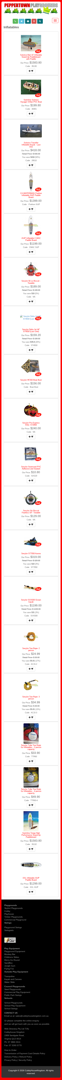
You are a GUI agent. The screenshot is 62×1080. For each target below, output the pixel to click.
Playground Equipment (14, 951)
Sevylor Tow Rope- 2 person (31, 649)
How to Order (10, 1050)
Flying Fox (9, 969)
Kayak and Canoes (13, 979)
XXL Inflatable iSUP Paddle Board (31, 879)
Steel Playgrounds (12, 989)
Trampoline (9, 976)
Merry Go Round (12, 960)
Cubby (7, 911)
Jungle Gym (9, 966)
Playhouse (9, 914)
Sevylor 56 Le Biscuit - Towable (31, 282)
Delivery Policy (11, 1057)
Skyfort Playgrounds (13, 908)
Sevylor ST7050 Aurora (31, 553)
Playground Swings (13, 927)
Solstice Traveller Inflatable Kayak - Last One (31, 145)
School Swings (11, 1008)
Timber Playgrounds (13, 917)
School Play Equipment (14, 1005)
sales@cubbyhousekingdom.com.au (32, 1016)
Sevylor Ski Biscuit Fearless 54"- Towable (31, 512)
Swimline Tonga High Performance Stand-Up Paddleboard (31, 835)
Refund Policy (25, 1057)
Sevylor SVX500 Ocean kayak (31, 601)
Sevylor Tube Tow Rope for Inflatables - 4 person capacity (31, 791)
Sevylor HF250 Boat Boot (31, 380)
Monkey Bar (9, 954)
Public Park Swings (13, 995)
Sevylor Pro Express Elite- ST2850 (31, 424)
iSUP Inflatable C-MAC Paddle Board (31, 239)
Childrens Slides (11, 957)
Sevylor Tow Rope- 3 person (31, 698)
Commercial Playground (15, 920)
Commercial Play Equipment (17, 992)
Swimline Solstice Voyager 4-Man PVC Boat (31, 101)
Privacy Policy (10, 1060)
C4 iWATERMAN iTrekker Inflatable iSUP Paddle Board (31, 195)
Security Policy (25, 1060)
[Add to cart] (31, 71)
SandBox (8, 963)
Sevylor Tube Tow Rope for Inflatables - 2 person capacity (31, 747)
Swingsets (9, 930)
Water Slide (9, 982)
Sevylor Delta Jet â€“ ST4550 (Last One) (31, 330)
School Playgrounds (13, 1003)
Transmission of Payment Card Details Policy (24, 1053)
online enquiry (32, 1021)
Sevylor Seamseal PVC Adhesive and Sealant (31, 468)
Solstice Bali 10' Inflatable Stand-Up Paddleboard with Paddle (31, 57)
